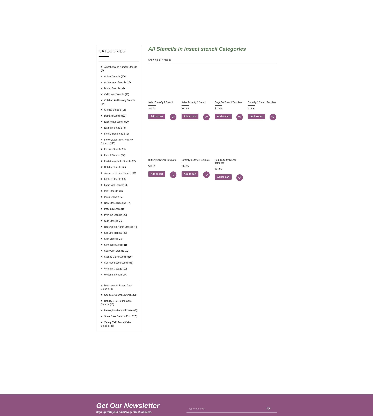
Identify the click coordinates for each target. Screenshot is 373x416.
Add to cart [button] (157, 116)
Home (238, 32)
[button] (173, 117)
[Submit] (268, 408)
